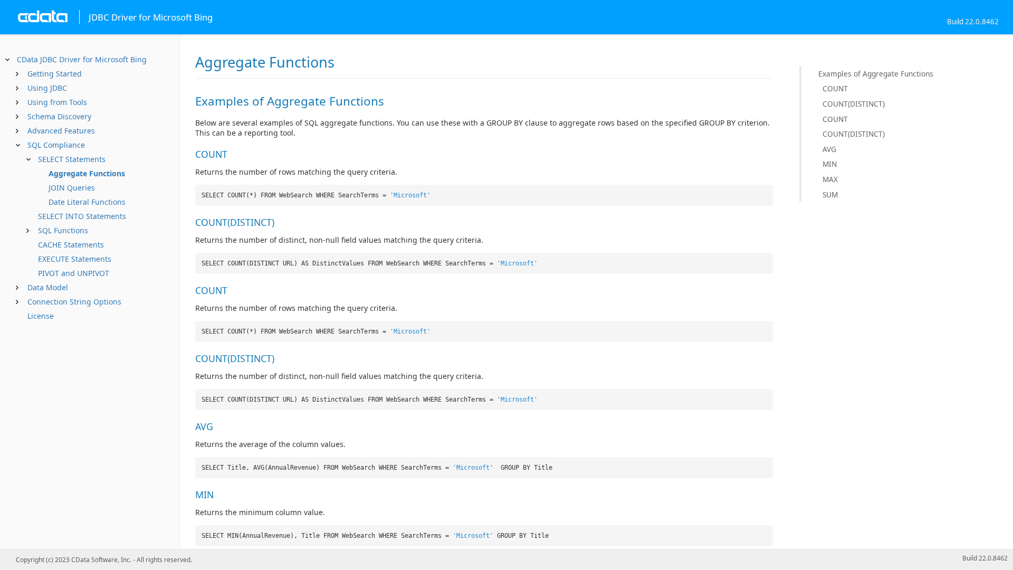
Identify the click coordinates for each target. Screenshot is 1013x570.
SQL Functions (63, 230)
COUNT (835, 88)
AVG (829, 149)
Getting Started (54, 74)
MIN (830, 164)
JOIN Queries (72, 188)
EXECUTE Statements (74, 259)
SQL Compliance (56, 145)
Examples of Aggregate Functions (875, 74)
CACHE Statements (71, 245)
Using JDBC (47, 88)
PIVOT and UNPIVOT (73, 273)
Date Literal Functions (87, 202)
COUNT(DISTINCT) (854, 104)
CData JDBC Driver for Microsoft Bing (82, 59)
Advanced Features (61, 131)
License (40, 316)
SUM (830, 194)
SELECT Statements (72, 159)
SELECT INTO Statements (82, 216)
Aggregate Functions (87, 173)
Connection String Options (74, 302)
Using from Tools (57, 102)
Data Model (47, 287)
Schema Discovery (59, 116)
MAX (830, 179)
